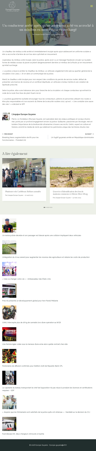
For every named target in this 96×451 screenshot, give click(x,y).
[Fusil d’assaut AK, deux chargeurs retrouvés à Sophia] (48, 424)
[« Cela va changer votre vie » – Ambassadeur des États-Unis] (48, 269)
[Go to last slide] (5, 182)
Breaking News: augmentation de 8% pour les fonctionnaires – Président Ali (20, 137)
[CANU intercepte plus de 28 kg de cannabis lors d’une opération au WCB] (48, 313)
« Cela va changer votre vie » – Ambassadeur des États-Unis (26, 279)
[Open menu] (91, 6)
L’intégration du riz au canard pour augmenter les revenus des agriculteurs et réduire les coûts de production (46, 257)
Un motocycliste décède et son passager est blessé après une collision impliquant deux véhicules (41, 235)
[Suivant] (90, 182)
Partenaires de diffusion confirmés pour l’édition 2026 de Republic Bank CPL (32, 366)
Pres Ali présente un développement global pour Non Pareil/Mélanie (30, 301)
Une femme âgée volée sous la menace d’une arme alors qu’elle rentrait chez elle (35, 344)
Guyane (48, 22)
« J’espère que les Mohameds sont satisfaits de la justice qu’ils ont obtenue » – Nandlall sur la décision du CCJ (46, 412)
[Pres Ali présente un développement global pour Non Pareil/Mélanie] (48, 291)
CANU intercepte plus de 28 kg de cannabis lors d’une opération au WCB (31, 322)
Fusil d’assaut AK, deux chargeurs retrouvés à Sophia (23, 434)
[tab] (44, 207)
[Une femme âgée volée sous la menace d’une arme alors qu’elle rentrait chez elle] (48, 334)
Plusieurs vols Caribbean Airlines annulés (23, 192)
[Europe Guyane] (12, 6)
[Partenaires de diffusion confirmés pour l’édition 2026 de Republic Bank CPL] (48, 356)
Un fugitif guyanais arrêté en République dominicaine (72, 135)
